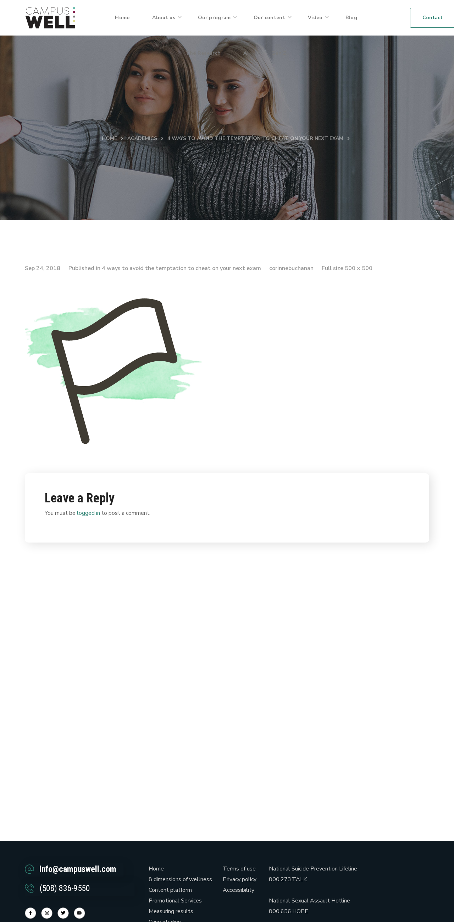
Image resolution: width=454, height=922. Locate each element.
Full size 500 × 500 (347, 268)
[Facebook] (30, 913)
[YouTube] (79, 913)
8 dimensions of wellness (180, 879)
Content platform (170, 890)
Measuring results (171, 911)
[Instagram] (46, 913)
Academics (142, 138)
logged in (88, 513)
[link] (50, 17)
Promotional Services (175, 901)
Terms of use (239, 869)
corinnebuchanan (291, 268)
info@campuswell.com (77, 869)
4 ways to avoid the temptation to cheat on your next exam (255, 138)
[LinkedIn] (63, 913)
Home (109, 138)
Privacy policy (239, 879)
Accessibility (238, 890)
